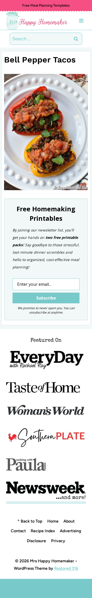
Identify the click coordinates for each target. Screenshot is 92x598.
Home (53, 521)
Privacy (58, 540)
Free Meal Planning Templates (46, 5)
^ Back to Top (29, 521)
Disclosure (36, 540)
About (69, 521)
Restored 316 (66, 568)
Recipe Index (43, 530)
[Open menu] (81, 20)
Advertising (70, 530)
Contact (18, 530)
